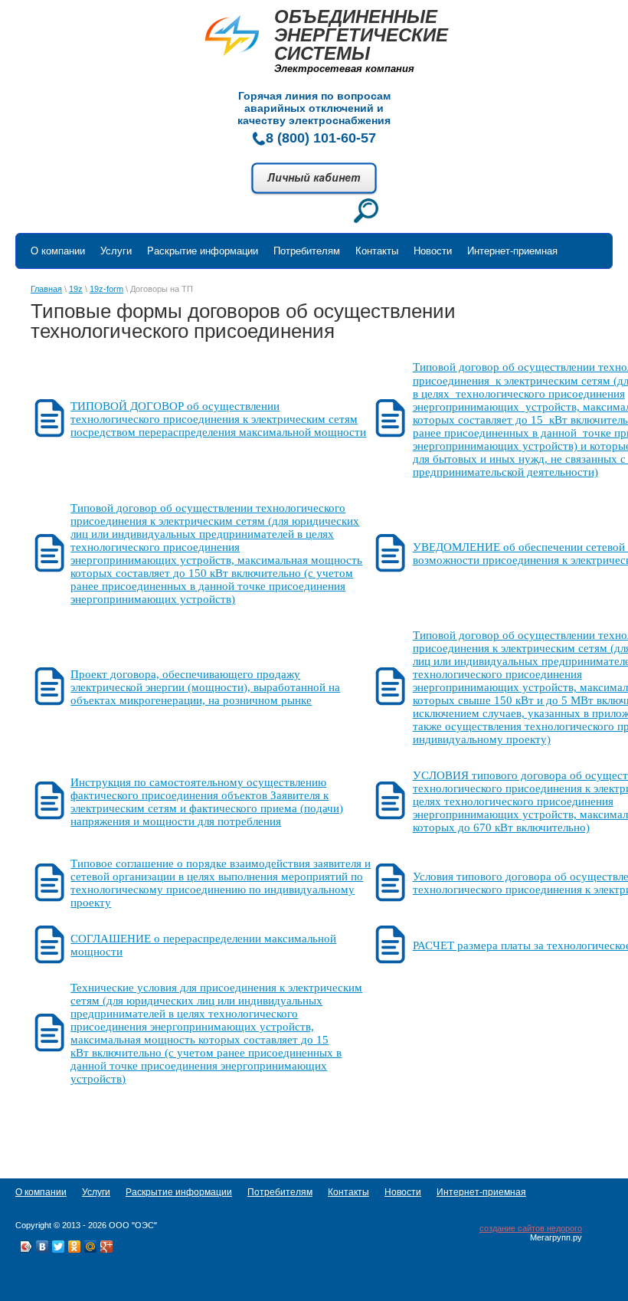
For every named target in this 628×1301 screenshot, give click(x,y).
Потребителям (306, 251)
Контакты (376, 251)
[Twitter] (59, 1247)
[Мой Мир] (91, 1247)
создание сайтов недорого (530, 1228)
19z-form (106, 288)
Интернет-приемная (512, 251)
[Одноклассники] (75, 1247)
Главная (46, 288)
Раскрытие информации (202, 251)
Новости (433, 251)
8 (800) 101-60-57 (321, 138)
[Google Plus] (107, 1247)
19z (76, 288)
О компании (58, 251)
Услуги (116, 251)
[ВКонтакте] (42, 1247)
